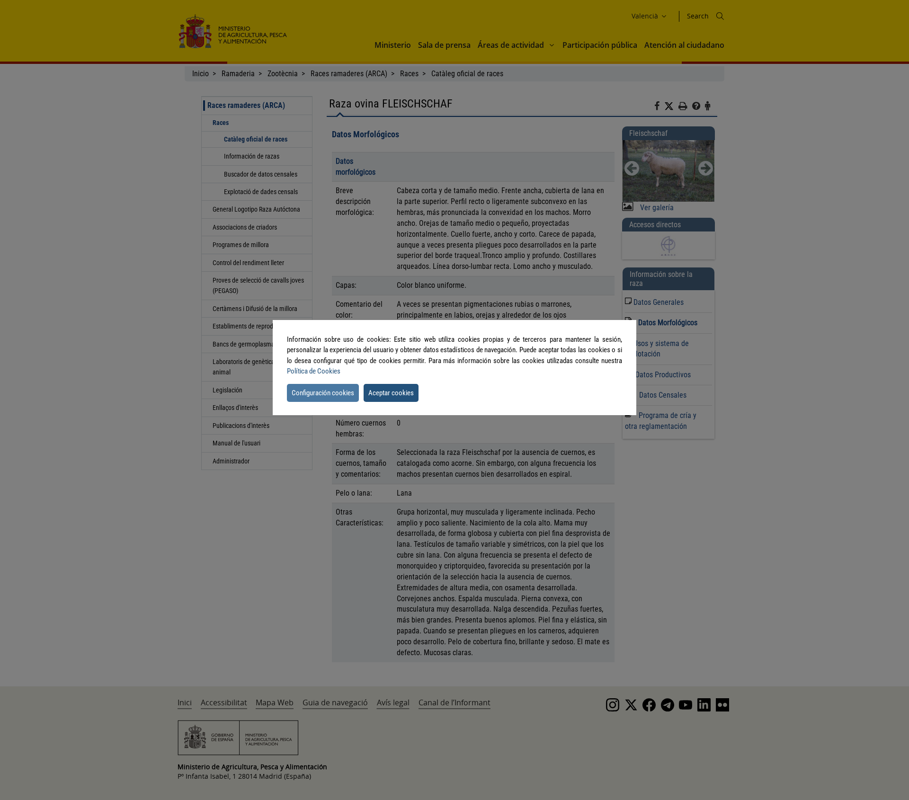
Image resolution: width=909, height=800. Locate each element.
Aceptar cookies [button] (391, 393)
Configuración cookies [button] (323, 393)
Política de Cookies (313, 371)
